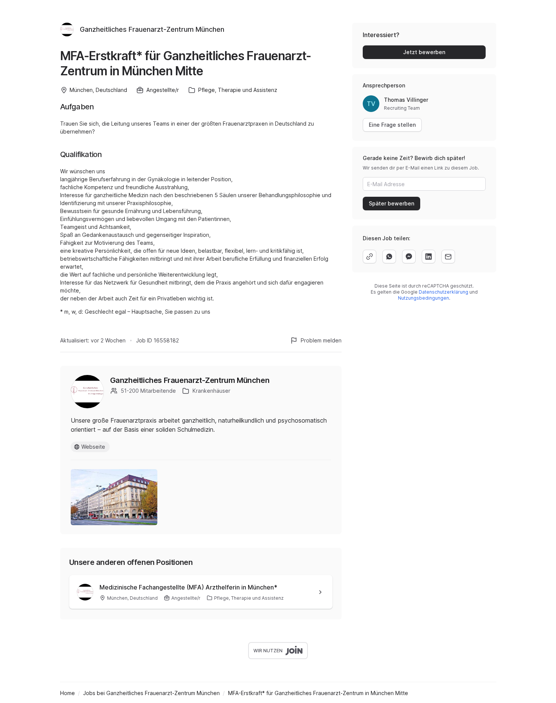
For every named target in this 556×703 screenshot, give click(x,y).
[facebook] (409, 256)
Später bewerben (391, 203)
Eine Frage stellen (392, 124)
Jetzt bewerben (424, 52)
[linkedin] (428, 256)
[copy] (369, 256)
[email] (448, 256)
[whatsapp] (389, 256)
